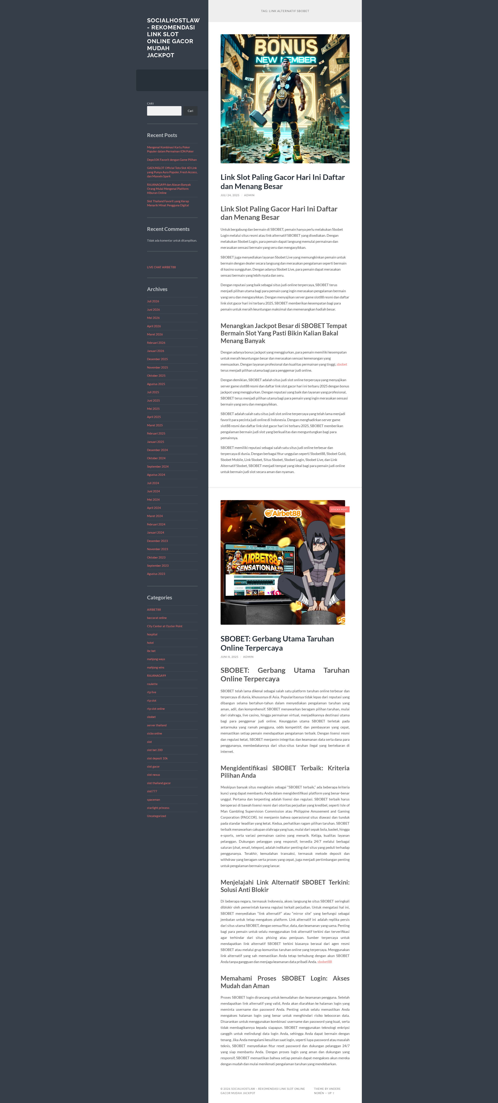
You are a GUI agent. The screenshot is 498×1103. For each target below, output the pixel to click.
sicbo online (154, 733)
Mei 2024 (153, 499)
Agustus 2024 (156, 474)
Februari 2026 (156, 342)
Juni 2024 (153, 491)
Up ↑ (331, 1093)
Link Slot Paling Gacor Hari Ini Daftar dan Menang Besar (283, 181)
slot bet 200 (155, 750)
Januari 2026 (155, 351)
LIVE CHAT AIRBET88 (161, 267)
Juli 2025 (153, 392)
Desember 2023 (157, 541)
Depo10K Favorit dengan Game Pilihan (172, 159)
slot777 (152, 791)
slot (149, 741)
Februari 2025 (156, 433)
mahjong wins (155, 667)
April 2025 (154, 417)
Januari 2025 (155, 441)
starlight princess (158, 807)
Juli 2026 (153, 301)
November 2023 (157, 549)
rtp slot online (156, 708)
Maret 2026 (155, 334)
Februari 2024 (156, 524)
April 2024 (154, 507)
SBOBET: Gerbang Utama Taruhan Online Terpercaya (277, 643)
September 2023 (158, 565)
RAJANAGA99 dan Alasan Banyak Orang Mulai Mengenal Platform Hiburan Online (169, 189)
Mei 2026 (153, 317)
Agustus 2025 (156, 384)
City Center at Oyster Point (164, 626)
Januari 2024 (155, 532)
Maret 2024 (155, 516)
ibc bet (151, 651)
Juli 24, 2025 (230, 195)
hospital (152, 634)
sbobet (151, 717)
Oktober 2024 (156, 458)
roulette (152, 684)
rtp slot (151, 700)
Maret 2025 (155, 425)
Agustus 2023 (156, 573)
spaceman (153, 799)
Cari (150, 103)
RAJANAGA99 (156, 675)
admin (249, 195)
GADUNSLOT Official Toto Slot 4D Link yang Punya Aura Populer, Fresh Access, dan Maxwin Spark (172, 172)
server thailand (157, 725)
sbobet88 (324, 962)
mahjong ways (156, 659)
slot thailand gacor (159, 783)
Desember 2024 (157, 450)
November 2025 (157, 367)
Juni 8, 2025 (229, 656)
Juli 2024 (153, 483)
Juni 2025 (153, 400)
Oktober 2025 (156, 375)
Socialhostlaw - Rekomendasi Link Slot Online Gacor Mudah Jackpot (173, 38)
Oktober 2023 (156, 557)
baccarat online (157, 617)
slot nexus (153, 774)
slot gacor (153, 766)
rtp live (151, 692)
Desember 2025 (157, 359)
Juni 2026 (153, 309)
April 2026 (154, 326)
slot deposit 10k (157, 758)
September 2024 (158, 466)
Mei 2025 (153, 408)
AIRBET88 (154, 609)
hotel (150, 642)
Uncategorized (156, 816)
